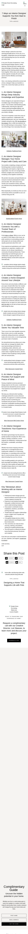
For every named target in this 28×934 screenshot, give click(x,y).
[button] (9, 558)
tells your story (5, 304)
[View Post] (14, 573)
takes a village (9, 235)
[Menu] (24, 4)
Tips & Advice (14, 21)
